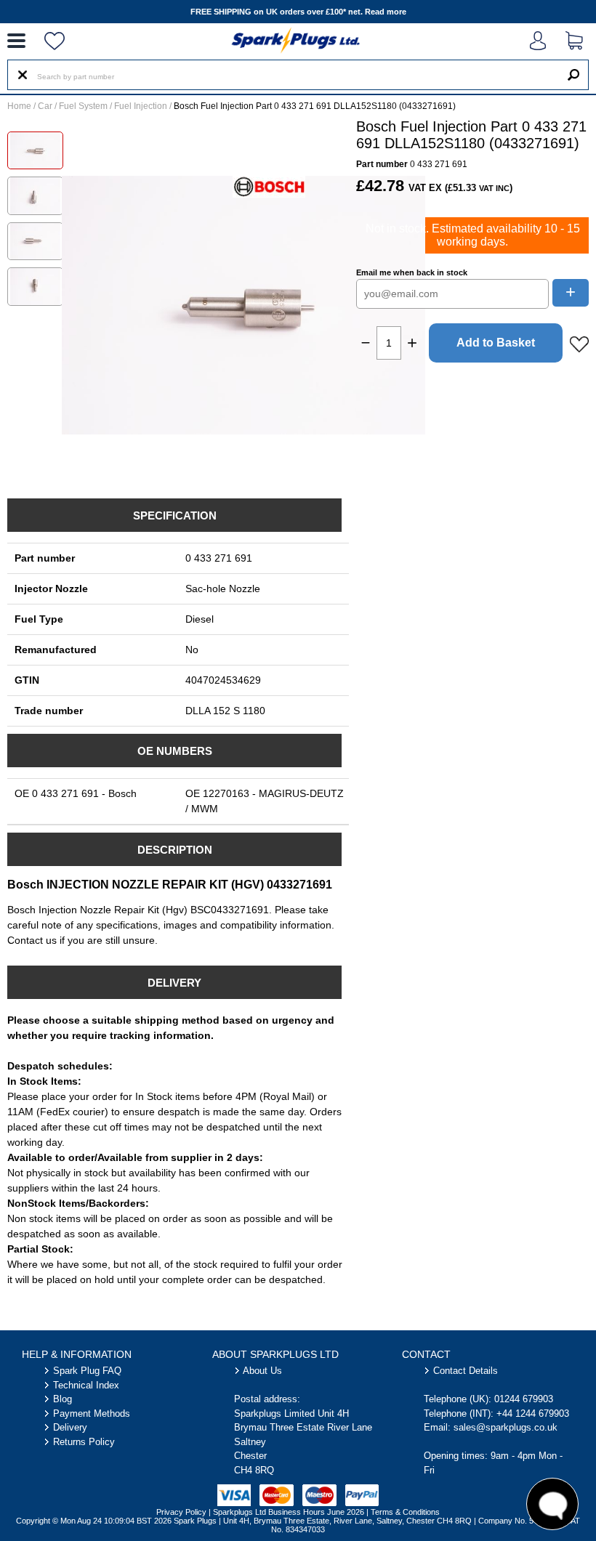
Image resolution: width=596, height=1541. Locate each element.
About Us (262, 1370)
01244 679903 (523, 1399)
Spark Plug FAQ (87, 1370)
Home (19, 106)
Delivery (70, 1427)
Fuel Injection (140, 106)
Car (45, 106)
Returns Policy (84, 1441)
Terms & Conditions (405, 1512)
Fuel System (83, 106)
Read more (385, 11)
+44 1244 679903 (532, 1413)
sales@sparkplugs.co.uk (505, 1427)
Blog (62, 1399)
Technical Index (86, 1385)
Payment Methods (91, 1413)
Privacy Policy (181, 1512)
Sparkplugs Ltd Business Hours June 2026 (288, 1512)
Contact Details (465, 1370)
